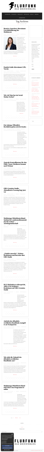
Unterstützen (22, 17)
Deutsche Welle (15, 130)
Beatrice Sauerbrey (15, 35)
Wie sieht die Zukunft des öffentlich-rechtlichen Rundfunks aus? (13, 359)
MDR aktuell (18, 72)
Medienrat (12, 169)
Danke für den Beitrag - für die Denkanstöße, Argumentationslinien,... (36, 105)
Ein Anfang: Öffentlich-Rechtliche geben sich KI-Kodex (15, 126)
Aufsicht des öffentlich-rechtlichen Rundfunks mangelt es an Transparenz (15, 323)
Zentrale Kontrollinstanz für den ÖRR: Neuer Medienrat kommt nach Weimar (15, 164)
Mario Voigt (9, 169)
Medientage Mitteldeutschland (8, 392)
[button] (2, 441)
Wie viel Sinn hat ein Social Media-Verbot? (13, 96)
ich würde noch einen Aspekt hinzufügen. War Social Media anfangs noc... (36, 97)
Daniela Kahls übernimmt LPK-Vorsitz (15, 68)
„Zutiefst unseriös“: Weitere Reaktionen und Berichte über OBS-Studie (14, 255)
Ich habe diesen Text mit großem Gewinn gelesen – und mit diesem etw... (35, 112)
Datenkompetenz (11, 130)
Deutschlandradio (19, 130)
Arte (20, 225)
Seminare (36, 14)
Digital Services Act (7, 100)
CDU (4, 100)
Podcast (32, 14)
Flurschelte (14, 14)
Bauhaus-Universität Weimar (9, 35)
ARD (5, 35)
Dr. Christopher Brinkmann (13, 100)
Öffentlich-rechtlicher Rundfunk (18, 169)
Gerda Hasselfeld (14, 260)
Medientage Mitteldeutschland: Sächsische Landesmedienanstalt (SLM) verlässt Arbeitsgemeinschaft (15, 220)
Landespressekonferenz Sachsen (13, 72)
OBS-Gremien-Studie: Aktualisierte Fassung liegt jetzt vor (15, 190)
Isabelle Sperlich (7, 72)
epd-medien (13, 195)
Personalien (20, 14)
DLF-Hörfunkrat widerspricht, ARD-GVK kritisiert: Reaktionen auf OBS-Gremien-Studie (14, 287)
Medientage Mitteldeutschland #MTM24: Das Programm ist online (14, 387)
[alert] (7, 442)
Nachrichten (7, 14)
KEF (4, 392)
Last (20, 417)
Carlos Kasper (24, 326)
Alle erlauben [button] (7, 445)
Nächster (16, 417)
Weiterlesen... (15, 84)
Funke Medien (22, 225)
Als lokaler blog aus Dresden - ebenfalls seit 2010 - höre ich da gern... (35, 90)
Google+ (25, 391)
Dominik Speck (7, 260)
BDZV (23, 391)
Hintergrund (26, 14)
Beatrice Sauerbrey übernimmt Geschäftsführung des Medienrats (15, 30)
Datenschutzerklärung (15, 450)
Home (18, 23)
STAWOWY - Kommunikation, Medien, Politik (36, 450)
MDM (25, 225)
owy (5, 225)
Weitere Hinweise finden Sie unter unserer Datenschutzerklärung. (7, 438)
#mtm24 (21, 391)
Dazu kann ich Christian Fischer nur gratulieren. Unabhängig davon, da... (35, 84)
